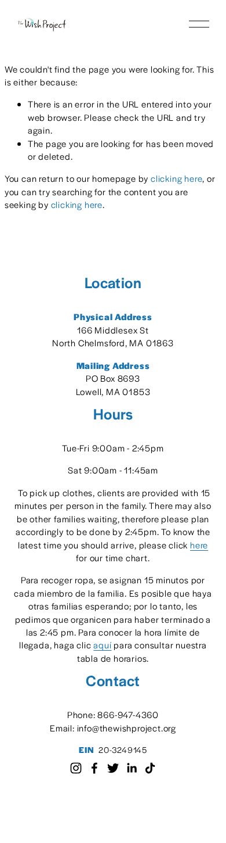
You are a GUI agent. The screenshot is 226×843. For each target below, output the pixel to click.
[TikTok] (150, 768)
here (199, 545)
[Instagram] (76, 768)
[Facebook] (94, 768)
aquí (102, 644)
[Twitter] (113, 768)
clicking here (176, 178)
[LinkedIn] (131, 768)
